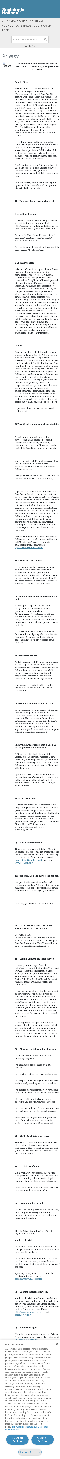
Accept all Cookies (43, 1439)
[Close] (57, 1344)
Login (6, 30)
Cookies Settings (30, 1452)
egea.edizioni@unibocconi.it (29, 547)
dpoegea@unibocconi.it (26, 1339)
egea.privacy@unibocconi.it (28, 1278)
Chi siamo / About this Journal (22, 21)
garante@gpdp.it (23, 1314)
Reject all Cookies (17, 1439)
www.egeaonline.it (24, 862)
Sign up (46, 26)
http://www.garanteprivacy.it (28, 1312)
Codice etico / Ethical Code (20, 26)
